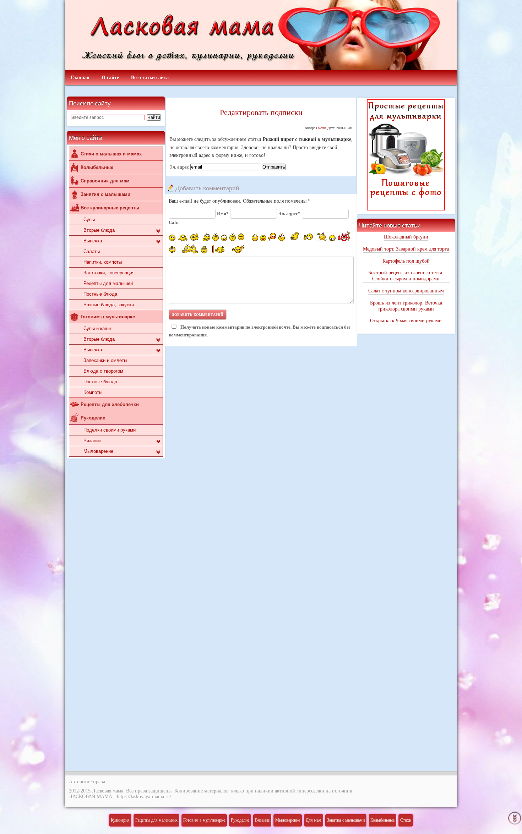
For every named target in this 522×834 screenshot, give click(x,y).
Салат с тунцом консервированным (406, 290)
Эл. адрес (179, 167)
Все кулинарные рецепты (110, 207)
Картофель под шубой (406, 261)
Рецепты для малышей (108, 283)
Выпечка (92, 240)
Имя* (223, 213)
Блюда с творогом (103, 371)
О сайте (110, 77)
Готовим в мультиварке (108, 316)
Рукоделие (93, 418)
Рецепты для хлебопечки (110, 404)
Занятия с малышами (105, 194)
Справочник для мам (105, 180)
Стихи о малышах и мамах (111, 154)
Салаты (91, 251)
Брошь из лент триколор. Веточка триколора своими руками (406, 306)
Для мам (313, 820)
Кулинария (120, 820)
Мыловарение (98, 451)
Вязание (92, 440)
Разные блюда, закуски (108, 304)
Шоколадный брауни (406, 237)
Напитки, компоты (102, 262)
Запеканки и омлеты (105, 360)
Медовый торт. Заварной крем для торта (406, 249)
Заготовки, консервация (109, 272)
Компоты (92, 392)
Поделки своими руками (109, 430)
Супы (89, 219)
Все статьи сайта (150, 77)
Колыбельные (97, 167)
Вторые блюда (99, 230)
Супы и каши (97, 328)
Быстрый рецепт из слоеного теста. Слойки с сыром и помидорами (406, 275)
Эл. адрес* (289, 213)
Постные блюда (100, 294)
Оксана (321, 128)
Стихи (405, 820)
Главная (80, 77)
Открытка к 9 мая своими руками (406, 320)
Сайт (174, 222)
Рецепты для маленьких (156, 820)
